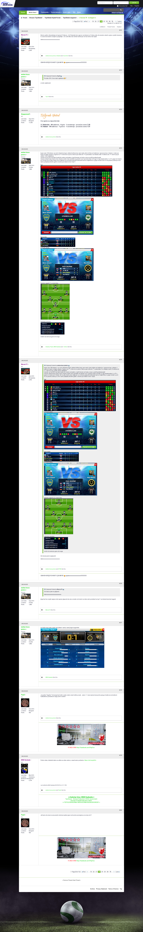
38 (109, 21)
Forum (23, 12)
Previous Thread (67, 880)
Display (119, 26)
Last (119, 21)
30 (106, 21)
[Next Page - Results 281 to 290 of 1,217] (116, 21)
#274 (120, 148)
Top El (47, 96)
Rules (79, 12)
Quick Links (66, 12)
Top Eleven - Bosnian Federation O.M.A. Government (81, 799)
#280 (120, 810)
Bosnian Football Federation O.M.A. (81, 800)
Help (131, 5)
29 (104, 21)
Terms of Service (113, 889)
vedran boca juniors (51, 55)
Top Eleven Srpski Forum (53, 18)
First (86, 21)
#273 (120, 109)
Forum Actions (55, 12)
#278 (120, 690)
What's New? (33, 12)
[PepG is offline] (25, 702)
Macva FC (48, 610)
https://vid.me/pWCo (90, 760)
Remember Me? (123, 6)
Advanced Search (117, 12)
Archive (92, 889)
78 (112, 21)
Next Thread (76, 880)
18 (93, 21)
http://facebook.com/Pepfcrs (85, 747)
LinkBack (102, 26)
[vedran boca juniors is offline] (26, 83)
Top (121, 889)
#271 (120, 30)
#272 (120, 70)
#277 (120, 622)
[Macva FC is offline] (25, 42)
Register (137, 5)
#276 (120, 583)
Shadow (58, 55)
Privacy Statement (101, 889)
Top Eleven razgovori (70, 18)
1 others (65, 346)
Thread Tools (110, 26)
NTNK (59, 569)
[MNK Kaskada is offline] (24, 768)
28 (101, 21)
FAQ (74, 12)
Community (44, 12)
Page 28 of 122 (78, 21)
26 (95, 21)
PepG (51, 346)
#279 (120, 755)
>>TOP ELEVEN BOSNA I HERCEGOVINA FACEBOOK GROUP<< (81, 802)
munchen (65, 55)
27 (98, 21)
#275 (120, 359)
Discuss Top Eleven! (35, 18)
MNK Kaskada (57, 346)
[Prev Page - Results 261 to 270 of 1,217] (89, 21)
